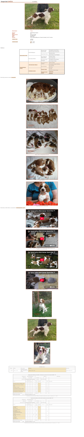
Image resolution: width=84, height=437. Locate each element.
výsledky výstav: (14, 39)
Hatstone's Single (44, 69)
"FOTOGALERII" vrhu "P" (20, 207)
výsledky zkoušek (15, 41)
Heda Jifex (51, 73)
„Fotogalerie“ (13, 77)
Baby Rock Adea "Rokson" (33, 64)
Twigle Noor (51, 71)
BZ (30, 42)
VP (30, 41)
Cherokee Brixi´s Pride (23, 55)
